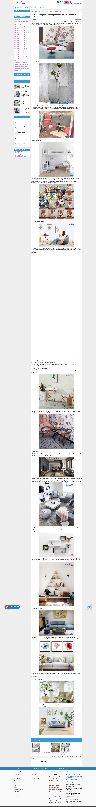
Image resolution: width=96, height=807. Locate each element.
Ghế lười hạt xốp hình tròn (21, 50)
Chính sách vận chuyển (37, 778)
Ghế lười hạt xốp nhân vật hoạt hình (22, 59)
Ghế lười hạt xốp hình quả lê (21, 40)
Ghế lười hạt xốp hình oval (21, 36)
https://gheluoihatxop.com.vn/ (73, 784)
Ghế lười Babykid (67, 364)
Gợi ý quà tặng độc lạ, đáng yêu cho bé (25, 110)
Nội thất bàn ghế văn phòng (20, 151)
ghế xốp (41, 756)
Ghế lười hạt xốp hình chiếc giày (22, 30)
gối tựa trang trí (46, 756)
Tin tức (26, 7)
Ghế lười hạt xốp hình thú (21, 44)
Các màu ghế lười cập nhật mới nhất (22, 22)
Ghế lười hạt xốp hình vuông (21, 56)
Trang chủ (18, 7)
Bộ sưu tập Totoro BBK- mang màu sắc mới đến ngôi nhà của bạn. (25, 85)
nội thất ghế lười (53, 756)
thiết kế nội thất (60, 756)
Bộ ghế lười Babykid (19, 19)
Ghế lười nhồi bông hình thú (21, 64)
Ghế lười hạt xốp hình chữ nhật (22, 32)
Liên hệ (34, 7)
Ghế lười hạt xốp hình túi (20, 54)
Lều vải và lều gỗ (19, 70)
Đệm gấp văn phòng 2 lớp (21, 26)
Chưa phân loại (18, 24)
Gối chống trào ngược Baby (21, 66)
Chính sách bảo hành (37, 776)
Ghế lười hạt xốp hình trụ (20, 52)
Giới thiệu (26, 768)
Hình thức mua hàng (36, 774)
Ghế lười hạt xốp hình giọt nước (22, 34)
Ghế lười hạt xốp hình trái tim (21, 48)
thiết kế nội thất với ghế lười (69, 756)
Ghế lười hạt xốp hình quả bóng (22, 38)
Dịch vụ (42, 7)
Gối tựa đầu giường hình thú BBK (22, 68)
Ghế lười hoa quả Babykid (21, 62)
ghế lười (37, 756)
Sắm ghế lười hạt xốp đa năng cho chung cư (25, 102)
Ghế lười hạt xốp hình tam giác (22, 42)
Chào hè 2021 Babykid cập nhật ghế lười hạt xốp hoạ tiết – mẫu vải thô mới (25, 94)
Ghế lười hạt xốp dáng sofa (21, 28)
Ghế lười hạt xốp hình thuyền (21, 46)
